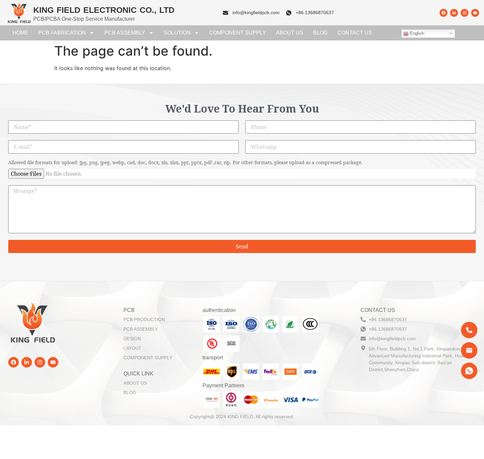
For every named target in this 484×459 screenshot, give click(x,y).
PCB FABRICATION (62, 33)
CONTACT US (354, 33)
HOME (20, 33)
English (416, 33)
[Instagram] (465, 13)
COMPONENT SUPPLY (237, 33)
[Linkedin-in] (454, 13)
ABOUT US (289, 33)
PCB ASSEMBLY (124, 33)
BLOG (320, 33)
